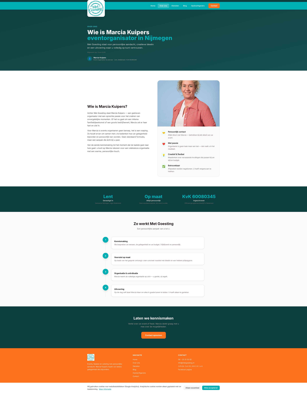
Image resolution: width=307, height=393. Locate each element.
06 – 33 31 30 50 (185, 359)
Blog (185, 6)
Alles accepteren (211, 388)
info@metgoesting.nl (186, 363)
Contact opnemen (153, 335)
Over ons (163, 6)
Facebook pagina (185, 369)
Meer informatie (105, 389)
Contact (214, 6)
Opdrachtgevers (198, 6)
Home (153, 6)
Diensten (175, 6)
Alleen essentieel (192, 388)
